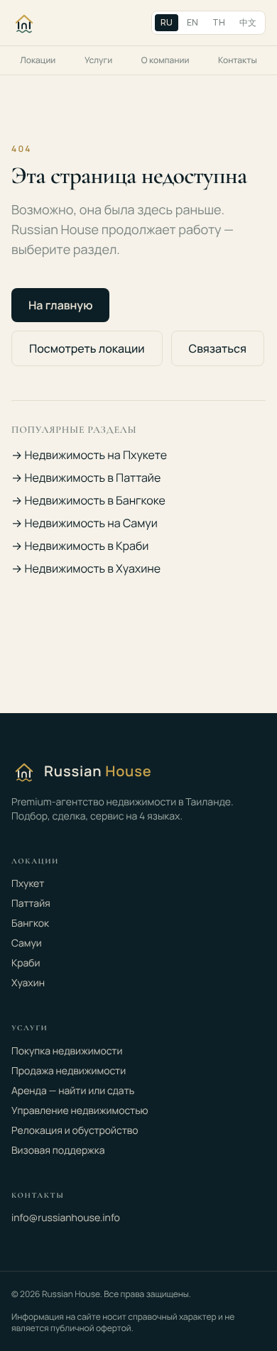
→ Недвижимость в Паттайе (86, 477)
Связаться (217, 348)
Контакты (237, 60)
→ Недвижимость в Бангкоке (88, 500)
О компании (165, 60)
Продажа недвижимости (68, 1071)
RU (167, 22)
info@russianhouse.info (65, 1218)
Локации (37, 60)
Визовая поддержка (57, 1150)
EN (192, 22)
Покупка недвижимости (66, 1051)
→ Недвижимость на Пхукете (89, 455)
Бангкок (30, 923)
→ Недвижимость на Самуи (84, 523)
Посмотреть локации (87, 348)
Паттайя (30, 903)
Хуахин (28, 983)
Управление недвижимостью (79, 1111)
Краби (25, 963)
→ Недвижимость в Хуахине (86, 568)
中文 (247, 22)
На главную (60, 305)
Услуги (98, 60)
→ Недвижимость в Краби (79, 545)
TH (218, 22)
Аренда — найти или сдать (72, 1091)
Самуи (26, 943)
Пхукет (27, 883)
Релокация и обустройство (74, 1130)
